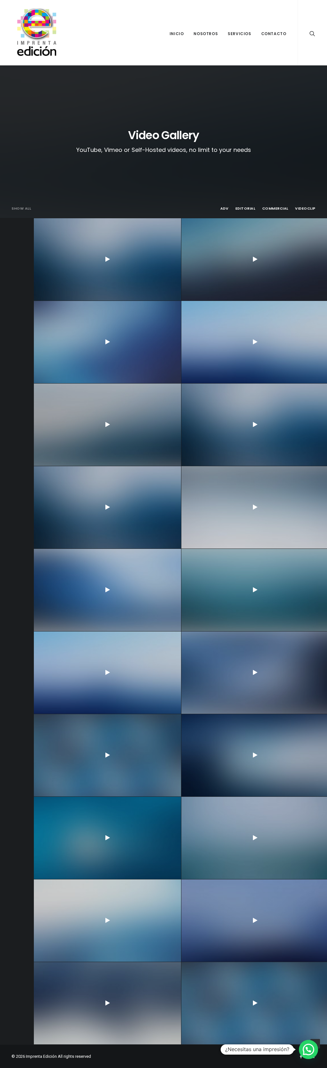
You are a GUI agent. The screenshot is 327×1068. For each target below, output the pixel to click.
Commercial (275, 208)
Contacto (273, 33)
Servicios (239, 33)
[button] (308, 1049)
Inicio (177, 33)
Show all (21, 208)
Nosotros (206, 33)
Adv (224, 208)
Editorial (245, 208)
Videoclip (305, 208)
